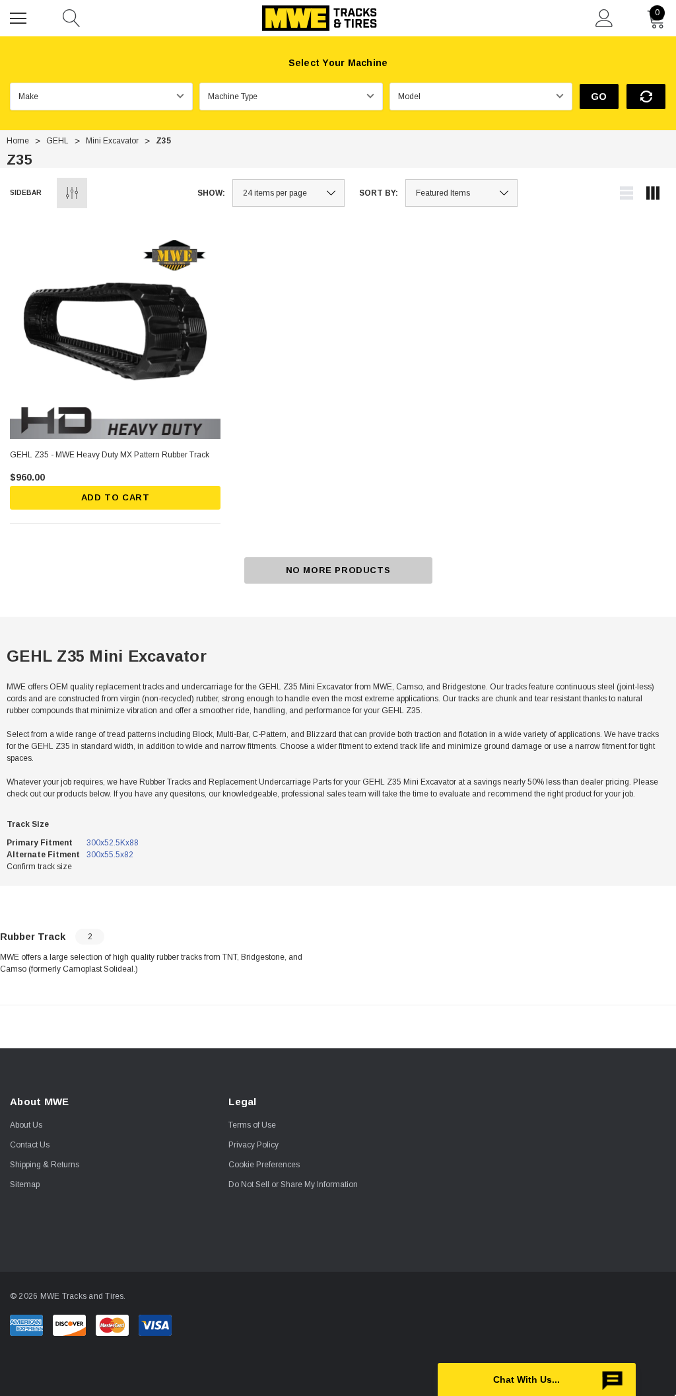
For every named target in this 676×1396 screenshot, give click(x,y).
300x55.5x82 (109, 854)
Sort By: (378, 193)
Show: (211, 193)
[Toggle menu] (20, 16)
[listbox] (461, 193)
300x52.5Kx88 (112, 842)
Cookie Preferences (264, 1164)
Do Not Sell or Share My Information (293, 1184)
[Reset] (646, 96)
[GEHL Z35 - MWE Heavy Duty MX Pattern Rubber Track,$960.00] (115, 333)
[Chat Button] (537, 1379)
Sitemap (25, 1184)
